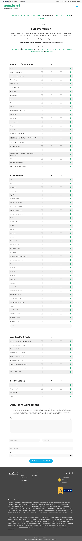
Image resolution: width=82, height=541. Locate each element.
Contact (34, 477)
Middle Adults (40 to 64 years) (19, 368)
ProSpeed (13, 183)
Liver (11, 99)
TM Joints (13, 114)
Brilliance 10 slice (15, 244)
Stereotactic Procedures (17, 142)
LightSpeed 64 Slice (16, 210)
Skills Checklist (48, 15)
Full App (23, 475)
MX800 (12, 225)
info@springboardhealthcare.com (49, 521)
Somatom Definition (16, 290)
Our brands (20, 1)
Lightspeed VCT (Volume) (17, 214)
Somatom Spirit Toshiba (17, 302)
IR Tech (69, 49)
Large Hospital (14, 389)
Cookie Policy (54, 539)
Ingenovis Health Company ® (41, 537)
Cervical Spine (14, 87)
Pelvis (12, 106)
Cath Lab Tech (27, 49)
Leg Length (13, 118)
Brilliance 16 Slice (15, 248)
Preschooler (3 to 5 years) (17, 352)
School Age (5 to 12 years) (17, 356)
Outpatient (13, 392)
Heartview (13, 283)
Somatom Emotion (15, 298)
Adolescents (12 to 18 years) (18, 360)
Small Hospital (14, 385)
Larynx (12, 126)
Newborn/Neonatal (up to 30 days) (20, 341)
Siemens (12, 279)
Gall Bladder (14, 95)
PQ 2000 (12, 267)
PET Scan (13, 159)
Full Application (33, 15)
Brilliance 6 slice (15, 241)
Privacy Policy (47, 539)
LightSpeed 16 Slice (16, 202)
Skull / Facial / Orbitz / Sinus (18, 110)
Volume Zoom (14, 287)
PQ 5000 (13, 271)
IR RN (63, 49)
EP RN (52, 49)
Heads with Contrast (16, 72)
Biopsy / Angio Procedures (18, 166)
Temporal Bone (14, 129)
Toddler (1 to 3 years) (16, 349)
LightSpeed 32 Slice (16, 206)
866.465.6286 (60, 1)
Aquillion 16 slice (15, 313)
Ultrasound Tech (37, 51)
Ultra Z (12, 237)
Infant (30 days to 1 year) (17, 345)
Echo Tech (44, 49)
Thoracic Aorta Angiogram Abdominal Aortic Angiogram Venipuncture (23, 138)
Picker (12, 264)
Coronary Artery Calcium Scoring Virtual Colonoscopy (22, 154)
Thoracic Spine (14, 80)
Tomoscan (13, 233)
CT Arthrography (15, 150)
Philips (12, 218)
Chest (12, 68)
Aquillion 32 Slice (15, 317)
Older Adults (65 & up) (16, 372)
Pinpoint (12, 229)
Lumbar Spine (14, 83)
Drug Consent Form (63, 15)
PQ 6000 (13, 275)
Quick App (23, 472)
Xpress (12, 306)
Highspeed (13, 191)
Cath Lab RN (16, 49)
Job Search (41, 18)
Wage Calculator (35, 472)
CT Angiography (15, 146)
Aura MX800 (14, 221)
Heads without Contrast (17, 76)
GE (11, 179)
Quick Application (18, 15)
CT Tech (36, 49)
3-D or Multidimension (16, 162)
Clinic (11, 396)
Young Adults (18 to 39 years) (18, 364)
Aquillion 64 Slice (15, 321)
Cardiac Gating (14, 122)
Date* (10, 452)
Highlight (13, 187)
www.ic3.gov (11, 529)
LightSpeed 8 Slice (15, 198)
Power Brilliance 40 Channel (18, 256)
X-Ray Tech (49, 51)
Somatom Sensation (16, 294)
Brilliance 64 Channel (16, 260)
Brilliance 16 (13, 252)
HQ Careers (34, 475)
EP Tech (57, 49)
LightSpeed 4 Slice (15, 195)
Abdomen (13, 91)
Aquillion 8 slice (14, 310)
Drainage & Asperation (17, 133)
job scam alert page (24, 527)
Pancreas (13, 103)
